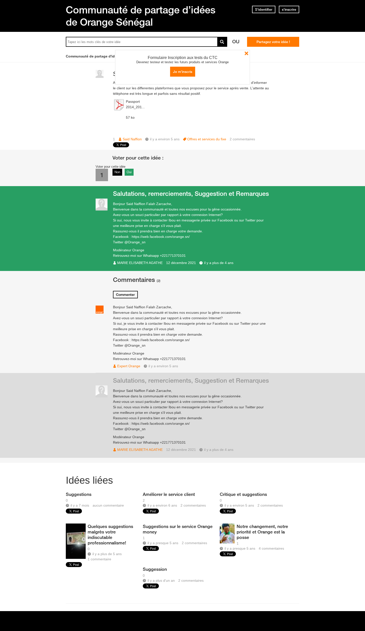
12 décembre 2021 (181, 263)
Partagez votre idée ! (273, 42)
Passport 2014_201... (135, 104)
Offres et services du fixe (206, 139)
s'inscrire (289, 9)
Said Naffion (132, 139)
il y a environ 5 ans (163, 366)
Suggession (155, 569)
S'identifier (263, 9)
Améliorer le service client (169, 494)
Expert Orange (128, 366)
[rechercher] (222, 42)
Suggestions (78, 494)
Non (117, 172)
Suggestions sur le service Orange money (178, 529)
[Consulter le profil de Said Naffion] (100, 77)
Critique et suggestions (243, 494)
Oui (129, 172)
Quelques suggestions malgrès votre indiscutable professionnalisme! (110, 534)
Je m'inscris (182, 71)
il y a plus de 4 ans (218, 263)
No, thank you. (246, 53)
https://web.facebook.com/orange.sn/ (161, 237)
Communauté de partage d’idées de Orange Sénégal (141, 15)
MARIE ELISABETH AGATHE (140, 263)
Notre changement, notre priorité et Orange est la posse (262, 532)
